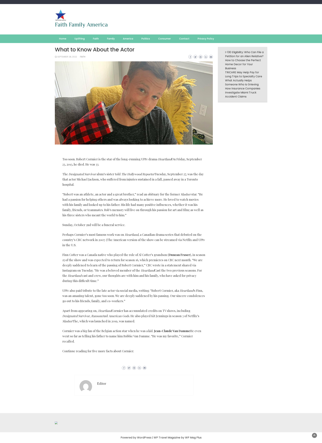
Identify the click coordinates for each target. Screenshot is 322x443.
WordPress (144, 437)
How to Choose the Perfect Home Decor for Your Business (243, 64)
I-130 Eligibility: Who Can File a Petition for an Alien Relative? (244, 54)
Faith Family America (81, 24)
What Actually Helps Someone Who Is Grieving (242, 82)
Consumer (164, 38)
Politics (145, 38)
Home (62, 38)
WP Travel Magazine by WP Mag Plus (178, 437)
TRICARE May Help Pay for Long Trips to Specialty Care (243, 74)
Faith (96, 38)
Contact (184, 38)
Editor (101, 383)
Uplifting (79, 38)
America (128, 38)
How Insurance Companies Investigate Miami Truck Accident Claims (242, 92)
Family (111, 38)
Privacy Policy (206, 38)
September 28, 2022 (67, 56)
